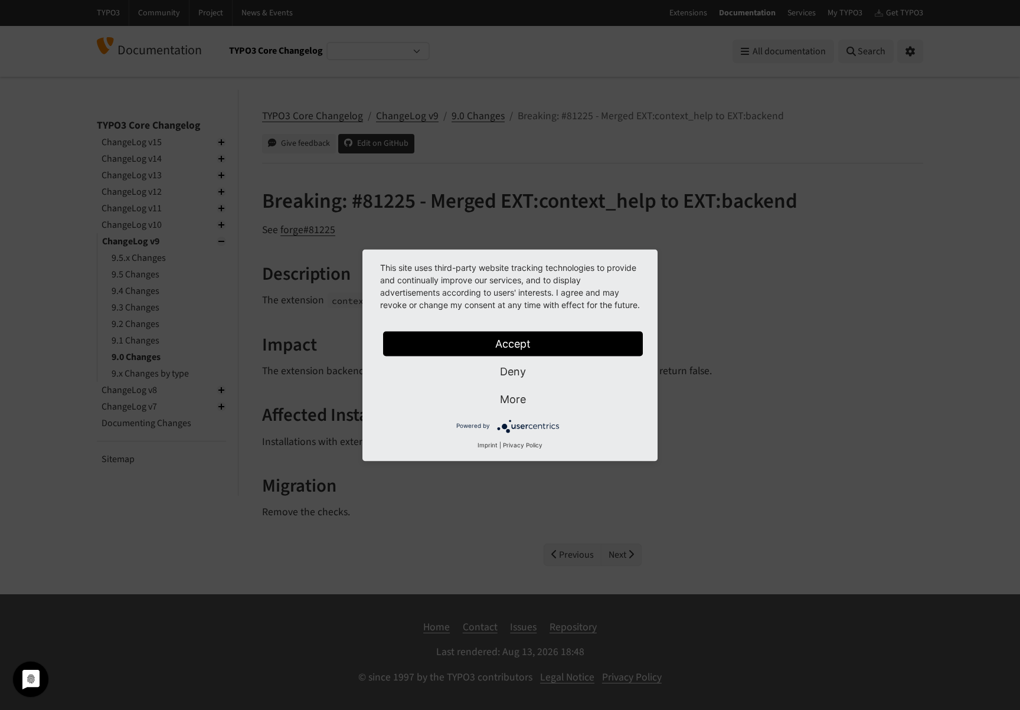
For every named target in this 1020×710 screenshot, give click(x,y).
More (513, 398)
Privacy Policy (522, 444)
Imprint (488, 444)
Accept (513, 343)
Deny (513, 371)
